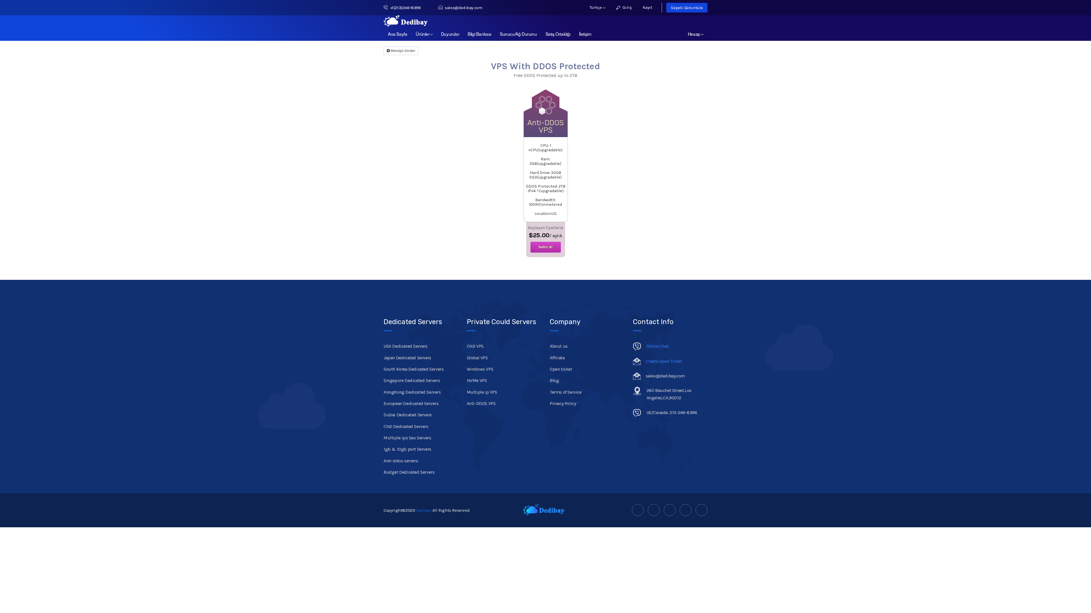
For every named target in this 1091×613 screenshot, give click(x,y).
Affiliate (557, 357)
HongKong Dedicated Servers (412, 392)
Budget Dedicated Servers (409, 472)
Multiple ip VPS (482, 392)
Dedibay (423, 510)
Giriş (627, 7)
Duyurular (450, 34)
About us (559, 346)
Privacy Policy (563, 403)
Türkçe (596, 7)
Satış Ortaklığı (558, 34)
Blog (554, 380)
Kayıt (647, 7)
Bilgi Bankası (479, 34)
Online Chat (657, 346)
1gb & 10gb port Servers (407, 449)
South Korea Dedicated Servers (414, 369)
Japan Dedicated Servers (407, 357)
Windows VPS (480, 369)
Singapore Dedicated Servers (412, 380)
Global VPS (477, 357)
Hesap (695, 34)
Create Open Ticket (664, 361)
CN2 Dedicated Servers (406, 426)
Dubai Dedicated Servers (408, 414)
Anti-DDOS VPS (481, 403)
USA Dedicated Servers (406, 346)
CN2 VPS (475, 346)
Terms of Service (566, 392)
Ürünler (423, 34)
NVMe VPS (477, 380)
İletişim (585, 34)
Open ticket (561, 369)
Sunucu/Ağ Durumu (518, 34)
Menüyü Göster (402, 50)
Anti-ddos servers (401, 460)
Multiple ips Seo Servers (407, 437)
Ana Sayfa (397, 34)
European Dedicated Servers (411, 403)
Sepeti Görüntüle (687, 7)
